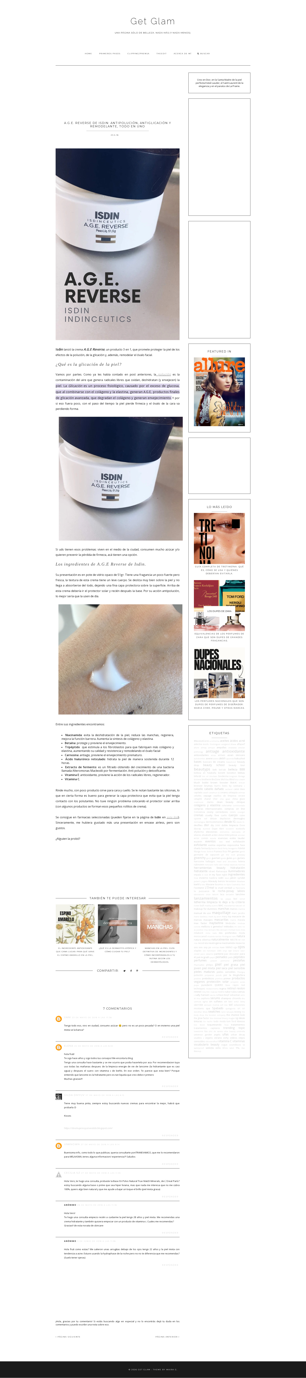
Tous (226, 1025)
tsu (206, 1031)
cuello (224, 815)
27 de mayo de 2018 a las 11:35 (101, 1173)
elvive (221, 835)
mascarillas (221, 920)
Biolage (241, 776)
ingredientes (236, 874)
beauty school (214, 765)
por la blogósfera (234, 975)
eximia (211, 845)
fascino (214, 848)
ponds (219, 975)
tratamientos (238, 1024)
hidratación (237, 868)
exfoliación (239, 841)
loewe (196, 905)
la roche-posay (223, 891)
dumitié (206, 829)
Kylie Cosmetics (233, 884)
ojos (241, 946)
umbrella (241, 1031)
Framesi (218, 851)
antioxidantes (201, 755)
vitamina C (225, 1041)
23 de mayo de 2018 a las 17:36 (92, 1017)
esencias (223, 838)
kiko (203, 884)
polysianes (209, 975)
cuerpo (233, 815)
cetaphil (198, 798)
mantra (241, 909)
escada (213, 838)
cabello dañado (214, 789)
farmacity (206, 848)
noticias (215, 947)
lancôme (240, 894)
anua (213, 755)
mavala (241, 919)
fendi (220, 848)
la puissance (201, 891)
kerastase (231, 881)
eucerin (198, 841)
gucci (208, 858)
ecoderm (230, 829)
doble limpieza (230, 825)
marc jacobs (238, 913)
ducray (197, 828)
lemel (242, 899)
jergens (204, 881)
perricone (225, 960)
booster (224, 782)
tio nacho (207, 1021)
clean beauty (225, 802)
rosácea (213, 992)
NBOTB (233, 939)
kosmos (219, 884)
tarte (223, 1012)
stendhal (198, 1012)
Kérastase (241, 881)
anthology (198, 752)
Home (88, 53)
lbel (235, 898)
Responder (170, 1037)
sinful (236, 1001)
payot (212, 957)
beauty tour (237, 765)
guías (229, 858)
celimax (241, 792)
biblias (241, 772)
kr (225, 884)
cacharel (229, 789)
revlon (241, 988)
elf (244, 832)
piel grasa (231, 965)
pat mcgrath (203, 957)
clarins (210, 802)
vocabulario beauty (206, 1044)
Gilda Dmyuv (74, 1095)
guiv (235, 858)
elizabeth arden (210, 835)
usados (198, 1037)
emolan (241, 835)
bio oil (205, 776)
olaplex (197, 950)
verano (218, 1037)
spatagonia (230, 1008)
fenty (225, 848)
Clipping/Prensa (138, 53)
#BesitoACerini (201, 740)
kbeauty (212, 881)
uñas (225, 1034)
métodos (229, 926)
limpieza (212, 902)
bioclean (213, 776)
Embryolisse (231, 835)
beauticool (231, 762)
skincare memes (211, 1005)
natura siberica (202, 939)
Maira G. (171, 1369)
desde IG (230, 822)
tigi (237, 1018)
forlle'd (210, 851)
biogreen (233, 776)
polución (164, 374)
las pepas (226, 899)
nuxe (222, 947)
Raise (227, 985)
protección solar (218, 982)
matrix (233, 920)
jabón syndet (237, 877)
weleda (210, 1047)
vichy (226, 1037)
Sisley (242, 1001)
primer (227, 978)
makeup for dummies (205, 908)
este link (172, 817)
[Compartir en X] (124, 971)
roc (208, 991)
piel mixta (208, 968)
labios (241, 891)
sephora (205, 998)
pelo (230, 957)
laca (222, 894)
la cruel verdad (223, 887)
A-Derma (215, 741)
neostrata (203, 943)
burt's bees (220, 785)
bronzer (198, 785)
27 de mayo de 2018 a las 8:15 (105, 1095)
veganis (209, 1037)
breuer (242, 782)
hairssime (199, 861)
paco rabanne (206, 954)
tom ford (231, 1021)
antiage (212, 751)
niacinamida (228, 943)
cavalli (205, 792)
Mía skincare (222, 930)
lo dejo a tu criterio (232, 902)
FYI (229, 851)
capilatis (198, 792)
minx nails (211, 933)
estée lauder (237, 838)
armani (221, 755)
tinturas (198, 1021)
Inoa (196, 878)
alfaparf (241, 744)
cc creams (223, 792)
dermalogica (199, 822)
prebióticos (208, 978)
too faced (199, 1025)
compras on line (235, 808)
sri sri (241, 1008)
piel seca (221, 968)
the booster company (215, 1015)
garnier (235, 851)
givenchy (200, 858)
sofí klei (224, 1005)
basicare (207, 761)
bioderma (223, 776)
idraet (212, 871)
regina (222, 988)
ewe (221, 841)
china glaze (238, 798)
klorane (210, 884)
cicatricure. (199, 802)
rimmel (197, 991)
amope (211, 747)
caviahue (213, 792)
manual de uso (202, 913)
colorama (226, 805)
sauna (213, 995)
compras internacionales (208, 808)
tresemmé (198, 1031)
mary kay (226, 916)
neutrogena (214, 943)
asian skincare (236, 755)
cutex (242, 815)
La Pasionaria (239, 888)
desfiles (198, 825)
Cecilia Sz (72, 1172)
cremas (198, 815)
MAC (221, 905)
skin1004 (198, 1004)
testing (237, 1011)
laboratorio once (202, 894)
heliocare (209, 864)
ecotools (240, 828)
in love (205, 875)
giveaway (241, 855)
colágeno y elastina (207, 805)
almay (203, 747)
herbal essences (230, 864)
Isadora (213, 877)
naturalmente (220, 939)
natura (240, 936)
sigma (205, 1001)
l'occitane (199, 887)
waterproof (199, 1048)
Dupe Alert (218, 828)
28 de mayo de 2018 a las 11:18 (97, 1205)
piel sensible (236, 968)
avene (209, 758)
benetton (231, 772)
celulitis (198, 795)
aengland (225, 744)
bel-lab (222, 769)
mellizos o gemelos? (212, 926)
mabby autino (211, 905)
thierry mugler (228, 1018)
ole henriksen (209, 951)
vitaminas (239, 1041)
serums (215, 998)
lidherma (199, 902)
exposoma (233, 845)
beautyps (202, 769)
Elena (68, 1045)
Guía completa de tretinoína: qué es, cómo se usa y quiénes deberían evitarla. (219, 570)
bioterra (197, 779)
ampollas (221, 747)
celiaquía (232, 792)
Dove (242, 825)
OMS (219, 951)
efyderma (199, 831)
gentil (242, 851)
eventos (210, 841)
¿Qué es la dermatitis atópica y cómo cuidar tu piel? (117, 950)
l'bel (243, 884)
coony (210, 812)
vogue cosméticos (231, 1044)
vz (244, 1044)
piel (218, 964)
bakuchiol (239, 758)
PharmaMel (199, 965)
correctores (222, 812)
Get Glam (153, 21)
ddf (205, 818)
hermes (241, 864)
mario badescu (201, 916)
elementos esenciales (230, 832)
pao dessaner (231, 953)
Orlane (236, 951)
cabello (198, 789)
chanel (207, 798)
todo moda (220, 1021)
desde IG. (240, 822)
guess (223, 858)
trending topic (234, 1028)
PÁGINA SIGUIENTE (69, 1337)
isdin (220, 877)
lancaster (230, 894)
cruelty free (212, 815)
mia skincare (210, 930)
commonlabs (239, 805)
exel (228, 841)
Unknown (72, 1144)
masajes (208, 919)
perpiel (214, 960)
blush (197, 782)
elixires (197, 835)
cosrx (233, 812)
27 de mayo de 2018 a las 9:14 (100, 1144)
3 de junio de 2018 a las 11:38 (96, 1241)
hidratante (201, 871)
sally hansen (202, 994)
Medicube (231, 923)
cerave (241, 795)
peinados (221, 957)
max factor (200, 923)
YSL (238, 1047)
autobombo (199, 758)
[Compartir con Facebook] (131, 971)
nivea (239, 943)
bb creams (219, 761)
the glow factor (201, 1018)
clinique (241, 802)
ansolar (241, 747)
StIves (205, 1012)
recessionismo (212, 988)
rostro (221, 991)
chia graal (225, 799)
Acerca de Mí (182, 53)
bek (215, 769)
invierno (203, 877)
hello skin (218, 864)
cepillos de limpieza (224, 795)
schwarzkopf (222, 994)
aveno (216, 758)
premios (219, 978)
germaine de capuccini (206, 854)
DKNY (217, 825)
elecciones (211, 831)
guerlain (216, 858)
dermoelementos (214, 821)
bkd (223, 779)
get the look (228, 855)
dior (206, 825)
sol (231, 1005)
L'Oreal (209, 888)
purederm (206, 985)
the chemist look (235, 1014)
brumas (208, 785)
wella (218, 1047)
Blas (227, 779)
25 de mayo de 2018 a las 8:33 (93, 1046)
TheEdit (162, 53)
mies (243, 930)
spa (208, 1008)
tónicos (241, 1021)
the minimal (215, 1018)
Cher (215, 798)
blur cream (240, 779)
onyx (225, 951)
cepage (207, 795)
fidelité (241, 848)
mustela (211, 936)
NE (239, 940)
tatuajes (230, 1012)
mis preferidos (227, 932)
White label (228, 1048)
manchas (223, 909)
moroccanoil (200, 936)
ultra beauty (229, 1031)
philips (209, 964)
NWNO (229, 947)
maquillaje (221, 912)
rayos (236, 985)
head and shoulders (227, 861)
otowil (197, 954)
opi (230, 950)
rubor (228, 991)
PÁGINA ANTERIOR (166, 1337)
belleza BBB (236, 769)
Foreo (203, 851)
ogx (235, 947)
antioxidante (233, 751)
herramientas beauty (209, 868)
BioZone (216, 779)
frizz (225, 851)
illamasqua (221, 871)
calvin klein (239, 789)
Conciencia (199, 812)
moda (242, 932)
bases (198, 762)
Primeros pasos (109, 53)
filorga (197, 851)
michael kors (234, 930)
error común (201, 838)
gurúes (241, 858)
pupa (196, 985)
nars (234, 936)
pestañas (239, 960)
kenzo (221, 881)
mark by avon (214, 916)
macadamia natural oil (234, 905)
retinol (231, 988)
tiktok (242, 1018)
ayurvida (230, 758)
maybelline (216, 923)
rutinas (241, 991)
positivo (197, 978)
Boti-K (233, 782)
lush (202, 905)
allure (196, 747)
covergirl (241, 812)
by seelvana (235, 785)
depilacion (225, 818)
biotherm (206, 779)
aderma (198, 744)
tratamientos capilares (207, 1028)
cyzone (197, 818)
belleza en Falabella (205, 772)
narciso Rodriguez (223, 936)
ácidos (234, 741)
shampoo (226, 998)
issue (227, 878)
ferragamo (232, 848)
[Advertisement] (118, 92)
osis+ (242, 951)
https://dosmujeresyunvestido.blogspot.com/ (88, 1128)
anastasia (232, 747)
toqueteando (214, 1024)
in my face (215, 874)
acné (242, 741)
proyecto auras (238, 982)
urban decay (238, 1034)
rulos (234, 991)
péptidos (239, 957)
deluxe (213, 818)
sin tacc (228, 1001)
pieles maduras (204, 972)
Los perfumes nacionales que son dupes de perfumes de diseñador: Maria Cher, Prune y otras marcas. (219, 704)
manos (233, 908)
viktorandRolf (211, 1041)
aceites (224, 741)
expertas (221, 845)
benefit (221, 772)
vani (67, 1017)
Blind (231, 779)
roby (204, 992)
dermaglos (239, 818)
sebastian (235, 994)
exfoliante (200, 845)
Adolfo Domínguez (211, 744)
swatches (214, 1011)
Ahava (233, 744)
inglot (224, 874)
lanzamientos (206, 898)
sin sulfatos (216, 1001)
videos (233, 1037)
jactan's (197, 881)
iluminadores (236, 871)
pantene (218, 953)
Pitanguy (241, 972)
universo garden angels (207, 1034)
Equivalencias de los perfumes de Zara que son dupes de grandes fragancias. (219, 637)
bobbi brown (210, 782)
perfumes (200, 960)
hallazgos (210, 861)
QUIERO (219, 985)
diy (212, 825)
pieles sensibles (226, 971)
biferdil (197, 776)
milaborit (198, 932)
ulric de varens (216, 1031)
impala (197, 874)
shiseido (236, 998)
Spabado (217, 1008)
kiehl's (197, 884)
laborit (215, 894)
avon (222, 758)
